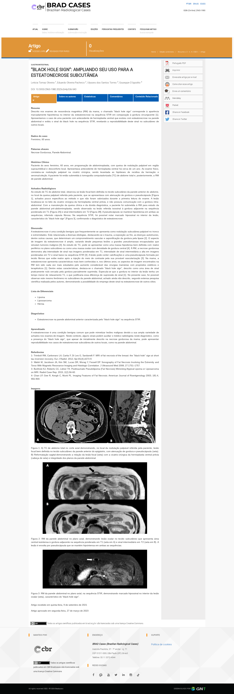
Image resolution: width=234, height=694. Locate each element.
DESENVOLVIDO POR (182, 689)
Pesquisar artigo (148, 31)
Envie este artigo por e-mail (184, 77)
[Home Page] (60, 6)
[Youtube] (108, 675)
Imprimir (176, 70)
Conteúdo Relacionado (146, 96)
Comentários (116, 96)
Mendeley (176, 98)
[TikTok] (138, 675)
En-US (196, 4)
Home (153, 52)
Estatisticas (90, 96)
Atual (35, 29)
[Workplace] (101, 675)
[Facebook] (95, 675)
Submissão (77, 31)
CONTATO (132, 29)
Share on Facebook (180, 112)
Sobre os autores (67, 96)
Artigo (36, 96)
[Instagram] (130, 675)
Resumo (187, 52)
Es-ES (202, 4)
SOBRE (53, 31)
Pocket (175, 105)
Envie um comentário (181, 91)
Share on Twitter (179, 119)
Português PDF (179, 63)
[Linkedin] (123, 675)
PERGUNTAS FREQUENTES (113, 29)
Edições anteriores (167, 52)
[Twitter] (116, 675)
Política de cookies (161, 644)
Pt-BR (188, 4)
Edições (94, 29)
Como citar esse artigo (182, 84)
